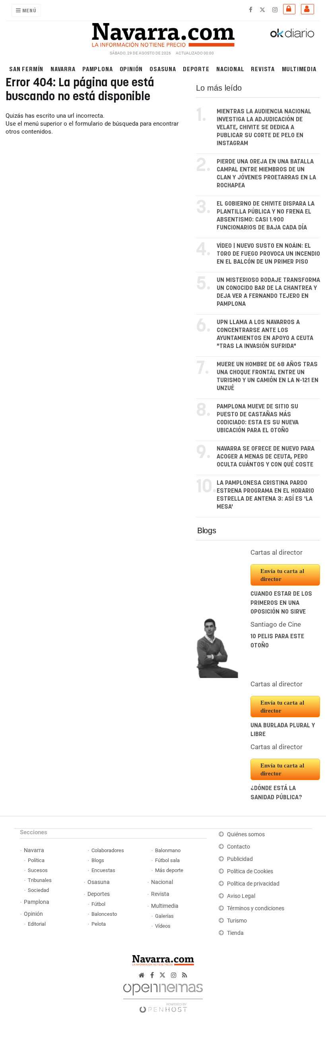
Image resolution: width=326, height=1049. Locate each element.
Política (36, 860)
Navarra (63, 68)
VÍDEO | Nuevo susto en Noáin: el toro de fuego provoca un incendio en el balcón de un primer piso (268, 254)
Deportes (98, 894)
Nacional (230, 68)
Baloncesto (104, 914)
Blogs (206, 530)
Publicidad (240, 859)
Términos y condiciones (255, 908)
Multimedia (299, 68)
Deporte (196, 68)
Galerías (164, 916)
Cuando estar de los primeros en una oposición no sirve (281, 603)
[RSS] (184, 975)
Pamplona (97, 68)
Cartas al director (276, 552)
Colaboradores (107, 850)
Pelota (98, 924)
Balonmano (167, 850)
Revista (263, 68)
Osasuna (162, 68)
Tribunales (40, 880)
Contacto (238, 846)
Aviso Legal (241, 896)
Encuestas (103, 870)
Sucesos (38, 870)
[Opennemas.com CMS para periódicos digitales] (163, 996)
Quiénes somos (246, 834)
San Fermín (26, 68)
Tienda (235, 933)
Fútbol (98, 904)
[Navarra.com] (163, 33)
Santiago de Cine (275, 624)
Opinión (131, 68)
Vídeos (163, 926)
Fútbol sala (167, 860)
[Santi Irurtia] (217, 647)
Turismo (237, 920)
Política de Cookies (250, 871)
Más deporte (169, 870)
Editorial (37, 924)
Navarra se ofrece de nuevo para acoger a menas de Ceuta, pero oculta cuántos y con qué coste (265, 457)
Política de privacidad (253, 883)
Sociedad (38, 890)
